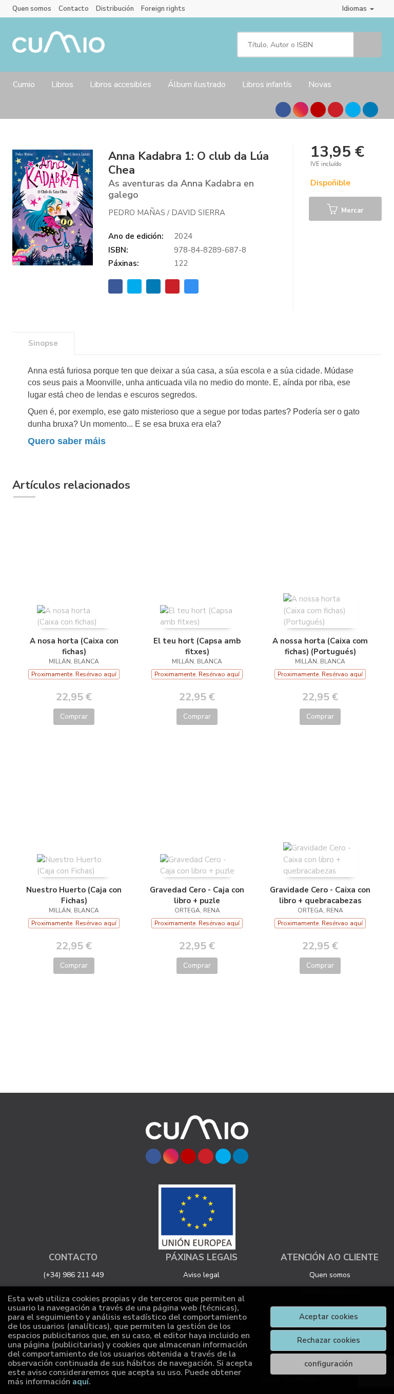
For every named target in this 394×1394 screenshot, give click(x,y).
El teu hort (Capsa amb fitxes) (197, 646)
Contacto (73, 8)
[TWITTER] (353, 109)
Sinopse (43, 343)
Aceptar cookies (328, 1317)
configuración (328, 1364)
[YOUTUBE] (318, 109)
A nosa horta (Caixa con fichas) (74, 646)
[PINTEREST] (335, 109)
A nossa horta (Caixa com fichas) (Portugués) (320, 646)
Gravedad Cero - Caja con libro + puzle (197, 895)
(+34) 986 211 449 (73, 1275)
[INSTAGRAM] (300, 109)
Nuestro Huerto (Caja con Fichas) (74, 895)
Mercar (351, 210)
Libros (62, 84)
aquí (80, 1381)
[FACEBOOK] (283, 109)
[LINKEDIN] (370, 109)
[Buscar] (367, 44)
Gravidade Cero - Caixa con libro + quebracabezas (320, 895)
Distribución (115, 8)
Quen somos (31, 8)
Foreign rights (163, 8)
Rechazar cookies (328, 1340)
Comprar (74, 716)
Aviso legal (201, 1275)
